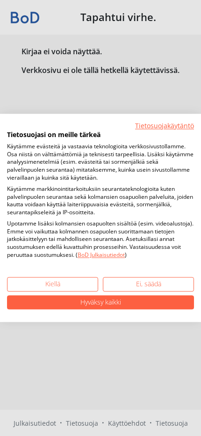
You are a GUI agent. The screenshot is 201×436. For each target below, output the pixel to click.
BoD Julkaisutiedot (101, 255)
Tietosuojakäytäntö (164, 125)
